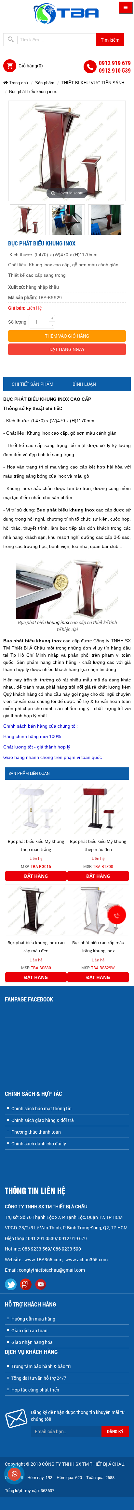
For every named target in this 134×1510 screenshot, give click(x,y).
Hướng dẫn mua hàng (33, 1319)
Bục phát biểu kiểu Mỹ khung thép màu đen (98, 845)
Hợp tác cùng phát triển (35, 1390)
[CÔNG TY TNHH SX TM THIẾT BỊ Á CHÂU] (67, 13)
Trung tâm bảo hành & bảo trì (41, 1366)
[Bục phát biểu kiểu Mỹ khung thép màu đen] (98, 808)
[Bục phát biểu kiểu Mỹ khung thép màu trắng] (36, 808)
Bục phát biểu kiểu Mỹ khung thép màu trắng (36, 845)
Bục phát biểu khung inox (33, 91)
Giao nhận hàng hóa (32, 1342)
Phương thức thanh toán (36, 1132)
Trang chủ (18, 82)
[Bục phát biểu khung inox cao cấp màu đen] (36, 909)
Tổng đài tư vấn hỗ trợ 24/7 (38, 1378)
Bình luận (84, 384)
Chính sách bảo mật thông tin (41, 1108)
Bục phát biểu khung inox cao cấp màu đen (36, 947)
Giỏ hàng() (31, 66)
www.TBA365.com (43, 1259)
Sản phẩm (44, 82)
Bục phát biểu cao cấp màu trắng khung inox (98, 947)
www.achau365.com (87, 1259)
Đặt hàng (36, 876)
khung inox (58, 622)
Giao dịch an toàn (29, 1330)
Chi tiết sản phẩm (32, 384)
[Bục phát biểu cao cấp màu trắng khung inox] (98, 909)
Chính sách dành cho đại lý (38, 1143)
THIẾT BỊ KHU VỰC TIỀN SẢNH (92, 82)
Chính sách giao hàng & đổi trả (42, 1120)
